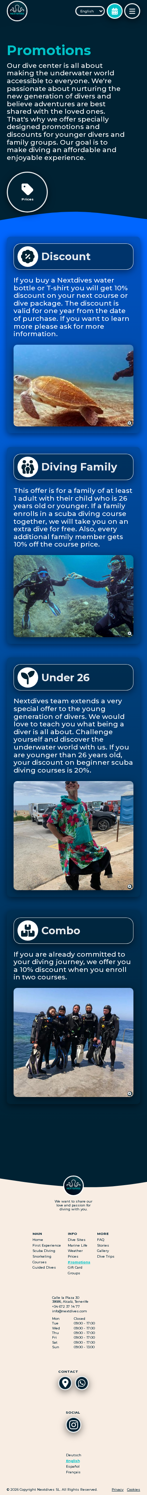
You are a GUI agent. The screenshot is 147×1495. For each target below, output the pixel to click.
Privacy (117, 1489)
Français (73, 1472)
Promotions (79, 1262)
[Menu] (132, 11)
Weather (75, 1251)
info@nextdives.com (69, 1311)
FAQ (100, 1240)
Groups (74, 1273)
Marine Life (77, 1245)
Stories (103, 1245)
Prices (73, 1256)
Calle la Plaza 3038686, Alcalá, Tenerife (70, 1299)
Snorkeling (41, 1256)
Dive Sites (77, 1240)
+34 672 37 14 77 (66, 1306)
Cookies (133, 1489)
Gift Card (75, 1267)
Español (73, 1466)
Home (37, 1240)
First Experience (46, 1245)
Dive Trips (106, 1256)
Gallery (103, 1251)
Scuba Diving (43, 1251)
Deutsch (73, 1455)
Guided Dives (44, 1267)
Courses (39, 1262)
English (73, 1461)
